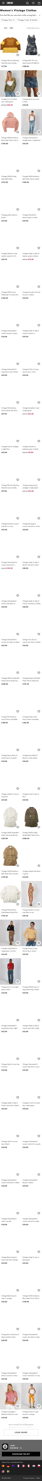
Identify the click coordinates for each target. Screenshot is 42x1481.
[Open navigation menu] (3, 3)
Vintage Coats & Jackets (28, 20)
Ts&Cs (38, 1478)
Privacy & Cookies (28, 1478)
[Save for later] (17, 55)
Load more (21, 1432)
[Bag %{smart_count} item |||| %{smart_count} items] (39, 3)
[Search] (27, 3)
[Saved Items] (33, 3)
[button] (3, 1466)
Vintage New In (8, 20)
